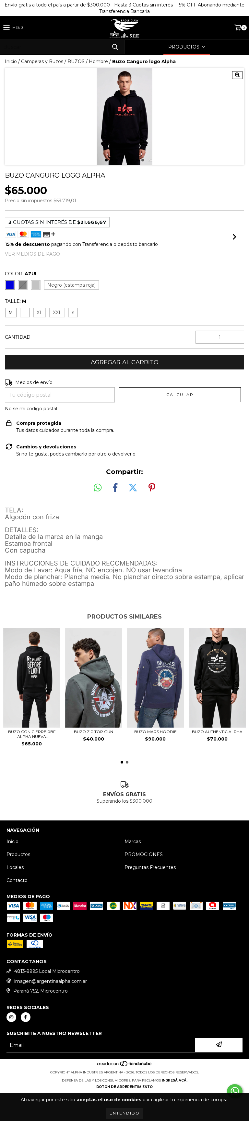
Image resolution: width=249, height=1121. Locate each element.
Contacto (17, 880)
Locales (15, 867)
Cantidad (17, 337)
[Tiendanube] (124, 1066)
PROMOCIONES (143, 854)
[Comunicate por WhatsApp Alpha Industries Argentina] (235, 1091)
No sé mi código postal (31, 409)
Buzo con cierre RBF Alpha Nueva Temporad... (31, 734)
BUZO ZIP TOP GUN (93, 731)
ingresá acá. (174, 1080)
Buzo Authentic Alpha (217, 731)
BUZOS (76, 61)
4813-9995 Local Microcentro (47, 971)
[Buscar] (114, 47)
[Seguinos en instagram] (11, 1017)
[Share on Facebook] (115, 487)
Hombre (98, 61)
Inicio (11, 61)
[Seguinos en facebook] (25, 1017)
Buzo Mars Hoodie (155, 731)
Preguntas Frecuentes (150, 867)
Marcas (132, 841)
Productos (18, 854)
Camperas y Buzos (42, 61)
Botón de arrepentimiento (124, 1087)
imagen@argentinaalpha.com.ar (50, 981)
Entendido (125, 1113)
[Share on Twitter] (133, 487)
